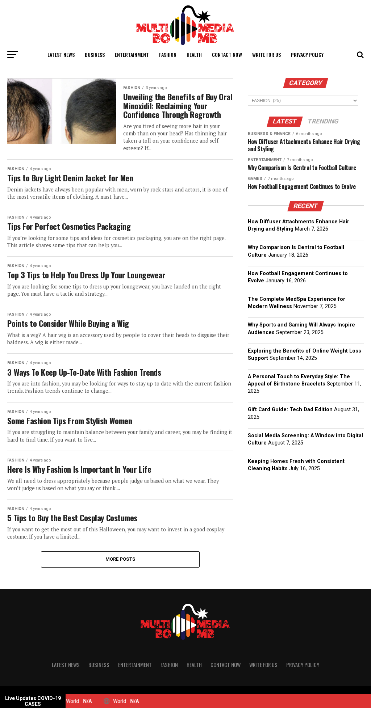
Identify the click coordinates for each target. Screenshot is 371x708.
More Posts (120, 559)
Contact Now (227, 54)
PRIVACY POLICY (307, 54)
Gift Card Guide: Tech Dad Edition (290, 409)
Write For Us (266, 54)
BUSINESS (95, 54)
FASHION (167, 54)
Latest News (61, 54)
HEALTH (194, 54)
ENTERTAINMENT (132, 54)
